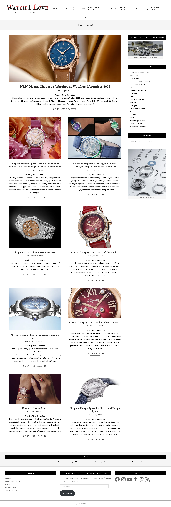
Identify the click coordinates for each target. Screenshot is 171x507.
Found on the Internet (138, 90)
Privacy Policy (10, 487)
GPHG (132, 96)
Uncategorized (136, 123)
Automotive (134, 75)
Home (7, 484)
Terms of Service (12, 490)
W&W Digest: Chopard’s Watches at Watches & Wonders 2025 (65, 86)
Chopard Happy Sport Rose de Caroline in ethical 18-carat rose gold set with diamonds (35, 165)
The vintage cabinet (138, 120)
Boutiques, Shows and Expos (141, 81)
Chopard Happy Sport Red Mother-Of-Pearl (95, 322)
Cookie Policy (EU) (12, 481)
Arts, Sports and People (139, 72)
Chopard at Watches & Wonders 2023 (35, 252)
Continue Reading (65, 109)
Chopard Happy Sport (35, 408)
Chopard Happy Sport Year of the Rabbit (94, 252)
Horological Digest (137, 99)
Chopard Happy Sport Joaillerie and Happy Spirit (95, 410)
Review (133, 114)
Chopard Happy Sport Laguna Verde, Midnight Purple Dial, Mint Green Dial (94, 165)
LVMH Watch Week (137, 108)
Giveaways (134, 93)
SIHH (132, 117)
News (132, 111)
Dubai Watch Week (137, 84)
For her (133, 87)
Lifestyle (133, 105)
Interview (133, 102)
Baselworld (134, 78)
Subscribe (67, 493)
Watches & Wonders (138, 126)
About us (8, 478)
